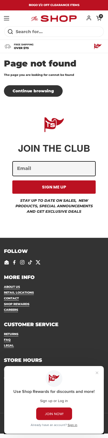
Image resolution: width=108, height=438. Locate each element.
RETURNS (11, 334)
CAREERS (11, 310)
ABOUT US (12, 287)
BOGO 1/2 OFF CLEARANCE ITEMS (54, 5)
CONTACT (11, 298)
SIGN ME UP (54, 187)
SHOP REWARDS (16, 304)
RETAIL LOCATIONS (19, 292)
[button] (99, 18)
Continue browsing (33, 91)
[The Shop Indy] (54, 18)
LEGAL (9, 345)
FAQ (7, 340)
